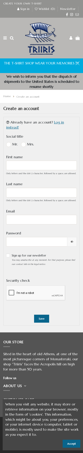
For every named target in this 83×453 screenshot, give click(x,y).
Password (13, 233)
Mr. (14, 144)
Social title (14, 136)
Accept (71, 443)
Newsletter (68, 9)
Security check (18, 280)
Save (41, 318)
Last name (14, 184)
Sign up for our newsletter (43, 259)
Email (10, 211)
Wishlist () (47, 9)
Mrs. (30, 144)
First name (14, 157)
